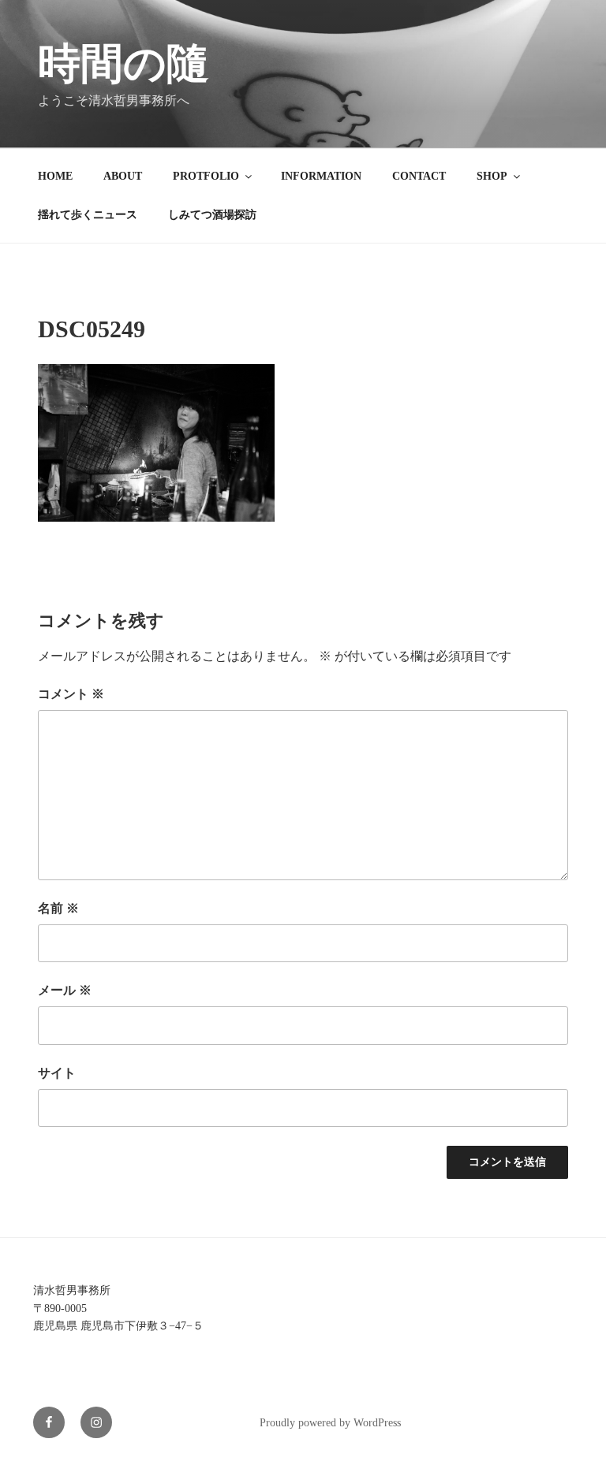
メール (65, 990)
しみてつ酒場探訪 (212, 215)
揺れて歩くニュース (87, 215)
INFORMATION (321, 176)
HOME (55, 176)
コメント (71, 694)
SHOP (492, 176)
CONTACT (419, 176)
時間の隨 (123, 63)
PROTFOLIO (206, 176)
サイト (57, 1073)
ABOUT (122, 176)
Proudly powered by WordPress (330, 1423)
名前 (58, 908)
